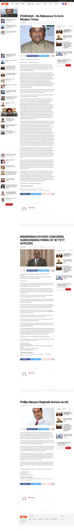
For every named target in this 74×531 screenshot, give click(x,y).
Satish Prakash (34, 190)
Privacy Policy (40, 519)
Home (12, 3)
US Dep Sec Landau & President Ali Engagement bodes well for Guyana (11, 125)
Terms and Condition (53, 519)
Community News (30, 3)
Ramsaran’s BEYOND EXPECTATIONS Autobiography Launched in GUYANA (11, 131)
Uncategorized (39, 405)
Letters (23, 3)
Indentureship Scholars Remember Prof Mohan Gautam (67, 53)
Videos (50, 3)
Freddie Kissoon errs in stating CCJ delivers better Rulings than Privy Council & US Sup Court (11, 97)
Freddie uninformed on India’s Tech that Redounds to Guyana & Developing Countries (11, 26)
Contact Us (46, 519)
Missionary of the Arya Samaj (26, 190)
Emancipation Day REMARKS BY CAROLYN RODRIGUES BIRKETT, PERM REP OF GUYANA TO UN (11, 193)
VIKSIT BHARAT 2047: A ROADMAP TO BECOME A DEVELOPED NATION (10, 119)
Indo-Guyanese (40, 354)
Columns (17, 3)
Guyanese (28, 354)
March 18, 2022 (30, 405)
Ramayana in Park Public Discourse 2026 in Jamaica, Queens (10, 179)
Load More (9, 204)
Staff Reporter (31, 207)
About (30, 519)
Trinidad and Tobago (46, 190)
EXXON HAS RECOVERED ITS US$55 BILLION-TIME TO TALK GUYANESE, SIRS (11, 55)
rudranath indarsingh (47, 354)
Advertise (34, 519)
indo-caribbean (33, 354)
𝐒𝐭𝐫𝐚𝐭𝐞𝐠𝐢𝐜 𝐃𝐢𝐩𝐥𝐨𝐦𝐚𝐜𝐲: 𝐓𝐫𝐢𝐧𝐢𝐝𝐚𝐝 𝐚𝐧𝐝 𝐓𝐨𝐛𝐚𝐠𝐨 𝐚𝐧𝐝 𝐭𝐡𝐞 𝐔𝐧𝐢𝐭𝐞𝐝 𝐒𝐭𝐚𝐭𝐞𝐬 (67, 30)
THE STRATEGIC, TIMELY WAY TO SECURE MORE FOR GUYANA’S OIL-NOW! (11, 91)
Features (56, 3)
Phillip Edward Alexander (48, 478)
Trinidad (40, 190)
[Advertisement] (9, 43)
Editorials (38, 3)
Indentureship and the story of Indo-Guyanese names (67, 37)
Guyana (24, 354)
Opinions (45, 3)
